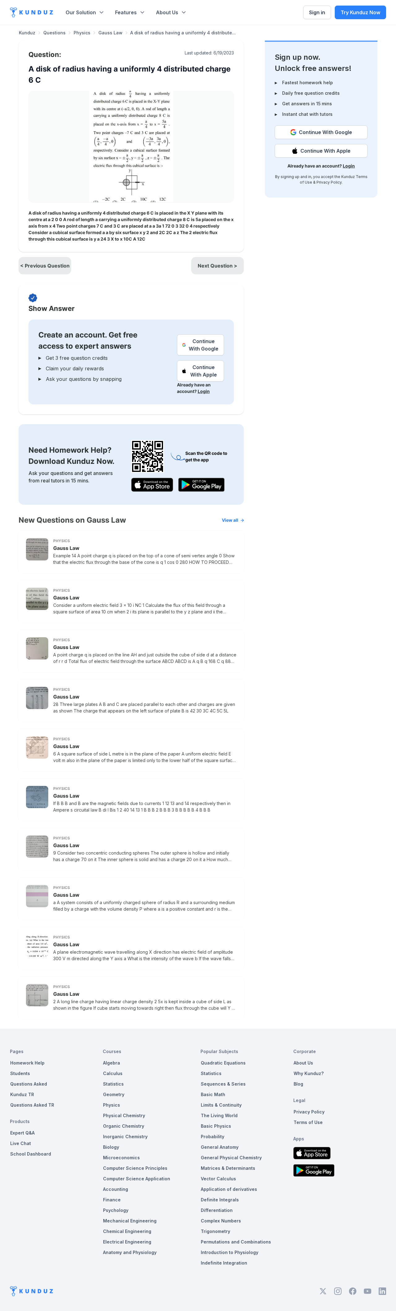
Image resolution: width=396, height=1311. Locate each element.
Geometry (113, 1094)
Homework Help (27, 1062)
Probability (212, 1136)
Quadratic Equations (223, 1062)
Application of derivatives (229, 1189)
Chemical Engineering (127, 1231)
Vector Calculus (218, 1178)
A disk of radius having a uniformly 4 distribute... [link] (183, 32)
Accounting (115, 1189)
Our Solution (81, 12)
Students (20, 1073)
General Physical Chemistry (231, 1157)
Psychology (115, 1210)
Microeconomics (121, 1157)
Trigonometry (215, 1231)
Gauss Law (110, 32)
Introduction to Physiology (229, 1252)
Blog (298, 1084)
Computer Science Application (136, 1178)
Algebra (111, 1062)
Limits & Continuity (221, 1105)
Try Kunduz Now (360, 12)
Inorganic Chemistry (125, 1136)
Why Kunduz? (309, 1073)
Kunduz (27, 32)
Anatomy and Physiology (130, 1252)
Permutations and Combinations (236, 1241)
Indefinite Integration (224, 1262)
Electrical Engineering (127, 1241)
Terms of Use (308, 1122)
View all (230, 520)
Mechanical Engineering (130, 1220)
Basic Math (213, 1094)
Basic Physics (216, 1126)
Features (126, 12)
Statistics (113, 1084)
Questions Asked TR (32, 1105)
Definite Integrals (220, 1199)
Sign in (317, 12)
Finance (112, 1199)
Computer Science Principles (135, 1168)
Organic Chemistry (123, 1126)
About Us (167, 12)
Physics (82, 32)
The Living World (219, 1115)
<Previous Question (45, 266)
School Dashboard (30, 1153)
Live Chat (20, 1143)
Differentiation (217, 1210)
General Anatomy (220, 1147)
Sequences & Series (223, 1084)
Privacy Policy (329, 182)
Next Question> (217, 266)
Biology (111, 1147)
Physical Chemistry (124, 1115)
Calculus (113, 1073)
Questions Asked (28, 1084)
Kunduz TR (22, 1094)
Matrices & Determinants (228, 1168)
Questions (54, 32)
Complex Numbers (221, 1220)
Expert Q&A (22, 1132)
